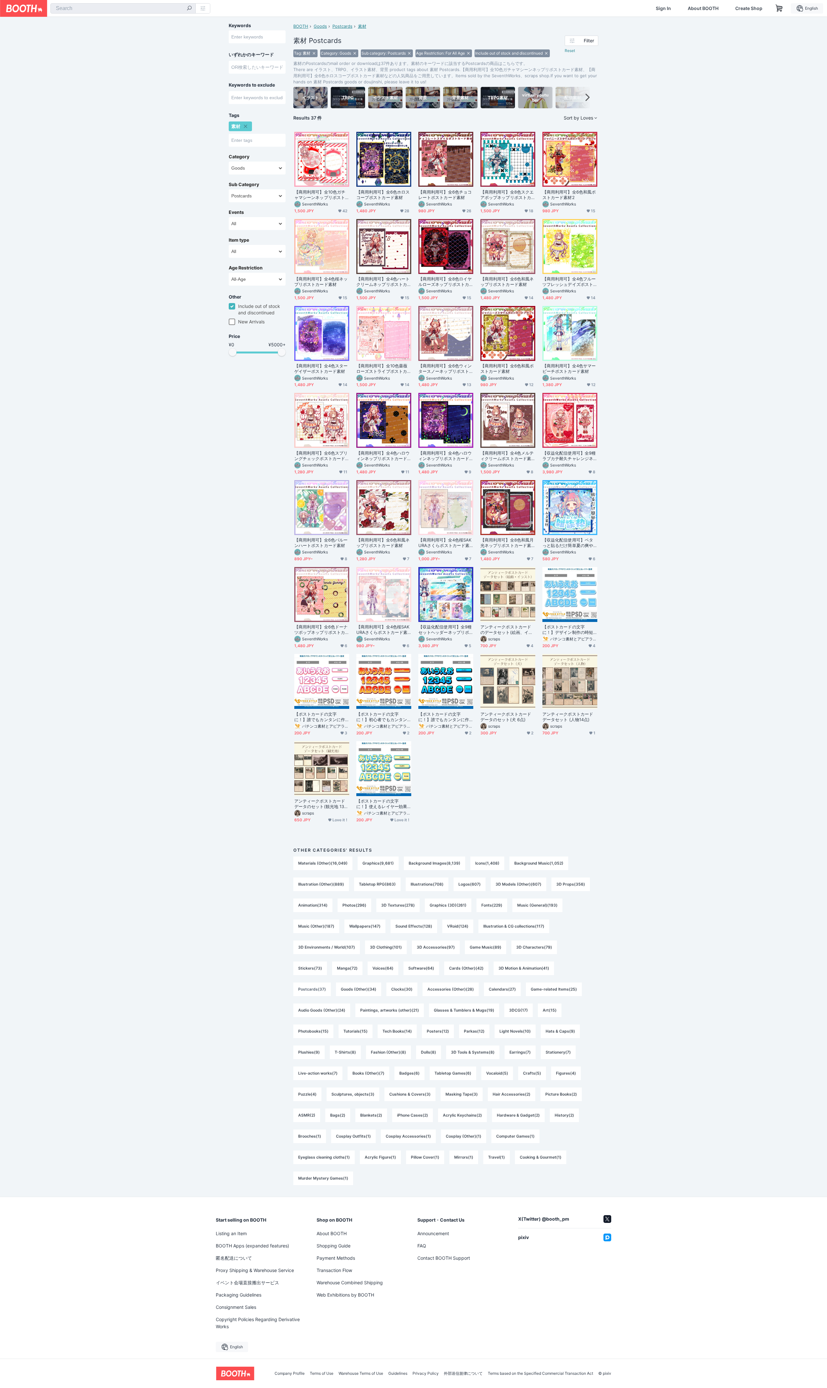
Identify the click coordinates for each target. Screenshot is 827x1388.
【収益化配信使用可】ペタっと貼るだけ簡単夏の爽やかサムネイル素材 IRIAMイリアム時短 (569, 542)
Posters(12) (438, 1031)
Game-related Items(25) (554, 989)
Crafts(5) (532, 1073)
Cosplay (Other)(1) (463, 1136)
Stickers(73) (310, 968)
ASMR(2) (306, 1115)
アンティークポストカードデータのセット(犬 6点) (505, 716)
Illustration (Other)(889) (321, 884)
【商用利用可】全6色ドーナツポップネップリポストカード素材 (321, 629)
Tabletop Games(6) (452, 1073)
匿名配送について (234, 1258)
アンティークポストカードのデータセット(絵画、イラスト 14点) (506, 629)
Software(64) (421, 968)
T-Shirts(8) (345, 1052)
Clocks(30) (402, 989)
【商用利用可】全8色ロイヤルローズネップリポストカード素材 (445, 281)
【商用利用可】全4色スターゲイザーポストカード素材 (321, 368)
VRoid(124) (457, 926)
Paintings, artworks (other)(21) (389, 1010)
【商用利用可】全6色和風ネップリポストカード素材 (507, 281)
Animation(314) (313, 905)
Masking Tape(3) (461, 1094)
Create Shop (748, 8)
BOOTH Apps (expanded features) (252, 1245)
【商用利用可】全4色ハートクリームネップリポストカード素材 (383, 281)
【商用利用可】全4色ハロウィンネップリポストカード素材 (383, 455)
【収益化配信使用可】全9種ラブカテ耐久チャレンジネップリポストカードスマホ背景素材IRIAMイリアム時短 (569, 455)
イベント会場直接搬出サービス (247, 1282)
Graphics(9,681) (378, 863)
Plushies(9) (309, 1052)
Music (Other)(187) (316, 926)
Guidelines (397, 1373)
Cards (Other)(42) (466, 968)
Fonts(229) (491, 905)
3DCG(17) (518, 1010)
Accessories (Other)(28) (450, 989)
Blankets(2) (371, 1115)
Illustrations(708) (427, 884)
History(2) (564, 1115)
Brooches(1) (309, 1136)
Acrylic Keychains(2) (462, 1115)
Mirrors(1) (463, 1157)
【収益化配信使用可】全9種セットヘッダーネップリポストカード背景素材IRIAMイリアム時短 (445, 629)
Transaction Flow (334, 1270)
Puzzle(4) (307, 1094)
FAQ (421, 1245)
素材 (362, 26)
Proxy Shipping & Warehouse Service (255, 1270)
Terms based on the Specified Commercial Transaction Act (540, 1373)
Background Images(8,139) (434, 863)
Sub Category (244, 184)
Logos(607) (469, 884)
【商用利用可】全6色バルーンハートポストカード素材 (321, 542)
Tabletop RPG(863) (377, 884)
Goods (320, 26)
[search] (189, 8)
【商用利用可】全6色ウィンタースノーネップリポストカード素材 (445, 368)
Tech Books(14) (397, 1031)
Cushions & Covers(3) (410, 1094)
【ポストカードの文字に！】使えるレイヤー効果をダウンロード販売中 (381, 803)
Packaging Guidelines (238, 1295)
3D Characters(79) (534, 947)
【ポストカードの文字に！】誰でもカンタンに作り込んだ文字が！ (319, 716)
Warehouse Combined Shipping (350, 1282)
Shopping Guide (334, 1245)
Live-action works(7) (318, 1073)
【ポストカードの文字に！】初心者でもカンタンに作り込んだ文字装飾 (381, 716)
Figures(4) (566, 1073)
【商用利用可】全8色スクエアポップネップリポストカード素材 (507, 194)
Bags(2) (337, 1115)
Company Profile (290, 1373)
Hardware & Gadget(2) (518, 1115)
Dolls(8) (428, 1052)
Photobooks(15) (313, 1031)
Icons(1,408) (487, 863)
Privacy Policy (426, 1373)
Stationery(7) (558, 1052)
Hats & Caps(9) (560, 1031)
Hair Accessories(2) (511, 1094)
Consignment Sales (236, 1307)
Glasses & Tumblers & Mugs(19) (464, 1010)
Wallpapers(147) (365, 926)
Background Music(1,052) (538, 863)
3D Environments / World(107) (326, 947)
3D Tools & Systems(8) (473, 1052)
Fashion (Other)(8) (388, 1052)
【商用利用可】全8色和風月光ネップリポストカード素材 (507, 542)
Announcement (433, 1233)
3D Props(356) (570, 884)
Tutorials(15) (355, 1031)
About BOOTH (703, 8)
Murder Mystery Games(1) (323, 1178)
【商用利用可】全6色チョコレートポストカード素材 (445, 194)
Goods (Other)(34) (358, 989)
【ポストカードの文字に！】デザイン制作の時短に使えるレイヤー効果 (567, 629)
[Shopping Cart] (779, 8)
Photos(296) (354, 905)
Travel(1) (496, 1157)
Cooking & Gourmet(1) (540, 1157)
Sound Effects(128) (413, 926)
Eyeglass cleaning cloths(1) (324, 1157)
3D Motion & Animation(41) (523, 968)
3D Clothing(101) (386, 947)
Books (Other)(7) (368, 1073)
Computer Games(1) (515, 1136)
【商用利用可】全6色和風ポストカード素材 (507, 368)
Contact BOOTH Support (443, 1258)
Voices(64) (382, 968)
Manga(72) (347, 968)
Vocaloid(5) (497, 1073)
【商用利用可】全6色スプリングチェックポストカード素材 (321, 455)
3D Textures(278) (398, 905)
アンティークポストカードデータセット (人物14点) (567, 716)
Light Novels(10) (515, 1031)
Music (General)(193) (537, 905)
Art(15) (550, 1010)
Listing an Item (231, 1233)
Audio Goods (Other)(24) (321, 1010)
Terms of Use (321, 1373)
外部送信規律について (463, 1373)
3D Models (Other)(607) (518, 884)
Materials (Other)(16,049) (323, 863)
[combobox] (123, 8)
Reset (570, 50)
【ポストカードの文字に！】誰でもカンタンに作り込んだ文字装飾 (443, 716)
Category (239, 156)
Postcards (342, 26)
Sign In (663, 8)
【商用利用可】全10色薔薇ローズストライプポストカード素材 (381, 368)
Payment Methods (336, 1258)
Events (236, 212)
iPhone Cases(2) (412, 1115)
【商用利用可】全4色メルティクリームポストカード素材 (507, 455)
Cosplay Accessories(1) (408, 1136)
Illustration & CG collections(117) (513, 926)
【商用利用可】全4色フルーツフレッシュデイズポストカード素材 (569, 281)
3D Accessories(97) (436, 947)
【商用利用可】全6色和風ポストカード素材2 (569, 194)
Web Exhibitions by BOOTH (345, 1295)
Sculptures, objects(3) (352, 1094)
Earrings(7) (520, 1052)
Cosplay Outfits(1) (353, 1136)
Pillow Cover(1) (425, 1157)
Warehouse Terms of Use (361, 1373)
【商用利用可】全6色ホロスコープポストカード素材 (383, 194)
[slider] (232, 352)
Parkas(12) (474, 1031)
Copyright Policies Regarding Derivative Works (258, 1323)
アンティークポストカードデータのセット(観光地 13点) (319, 803)
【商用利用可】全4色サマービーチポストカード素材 (569, 368)
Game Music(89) (485, 947)
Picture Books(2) (561, 1094)
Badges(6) (409, 1073)
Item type (239, 240)
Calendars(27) (502, 989)
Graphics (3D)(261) (448, 905)
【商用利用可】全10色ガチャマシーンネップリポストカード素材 (319, 194)
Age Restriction (246, 268)
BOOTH (300, 26)
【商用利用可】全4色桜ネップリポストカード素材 (321, 281)
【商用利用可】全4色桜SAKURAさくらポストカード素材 (444, 542)
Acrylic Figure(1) (380, 1157)
